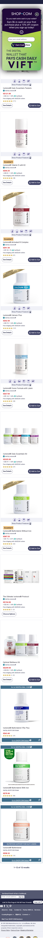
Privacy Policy (5, 930)
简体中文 (18, 914)
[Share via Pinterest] (10, 906)
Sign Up (21, 897)
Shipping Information (26, 930)
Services (37, 910)
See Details (7, 106)
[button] (8, 914)
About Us (5, 910)
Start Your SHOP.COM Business (12, 919)
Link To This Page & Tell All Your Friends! (17, 902)
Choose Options (8, 614)
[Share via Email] (1, 907)
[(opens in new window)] (21, 707)
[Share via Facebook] (4, 906)
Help (10, 910)
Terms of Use (15, 930)
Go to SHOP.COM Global (15, 741)
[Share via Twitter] (7, 906)
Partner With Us (28, 910)
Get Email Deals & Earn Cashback (14, 893)
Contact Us (17, 910)
